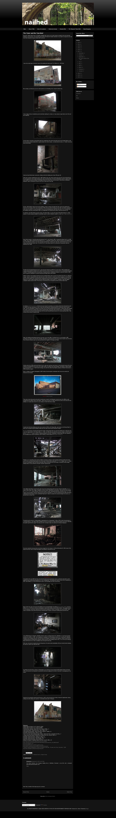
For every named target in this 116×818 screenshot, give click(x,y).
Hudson (29, 491)
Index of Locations (41, 29)
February (81, 69)
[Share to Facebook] (30, 753)
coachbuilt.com (29, 433)
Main (25, 29)
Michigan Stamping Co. (58, 434)
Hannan (32, 367)
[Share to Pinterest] (31, 753)
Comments (80, 86)
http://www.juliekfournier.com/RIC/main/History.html (33, 744)
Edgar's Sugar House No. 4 (66, 213)
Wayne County (44, 754)
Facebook (78, 93)
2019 (79, 47)
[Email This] (26, 753)
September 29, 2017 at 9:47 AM (38, 761)
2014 (79, 77)
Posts (79, 84)
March (80, 67)
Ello (77, 95)
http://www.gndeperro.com (28, 743)
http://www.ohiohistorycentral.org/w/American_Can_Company (35, 741)
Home (47, 792)
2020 (79, 46)
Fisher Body (58, 461)
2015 (79, 75)
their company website (62, 606)
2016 (79, 73)
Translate (45, 805)
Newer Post (26, 792)
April (80, 65)
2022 (79, 42)
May (80, 63)
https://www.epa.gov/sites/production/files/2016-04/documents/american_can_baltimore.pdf (41, 742)
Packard (26, 491)
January (81, 71)
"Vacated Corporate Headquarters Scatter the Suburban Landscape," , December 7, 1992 (44, 747)
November (81, 53)
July (80, 61)
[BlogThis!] (27, 753)
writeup (25, 430)
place (64, 141)
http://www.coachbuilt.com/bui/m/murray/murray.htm (33, 748)
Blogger (87, 808)
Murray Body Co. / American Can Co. (33, 754)
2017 (79, 51)
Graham (67, 491)
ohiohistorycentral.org (32, 306)
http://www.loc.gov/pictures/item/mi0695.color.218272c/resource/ (35, 746)
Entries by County (53, 29)
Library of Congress (49, 396)
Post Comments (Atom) (50, 796)
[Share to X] (29, 753)
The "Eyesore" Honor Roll (75, 29)
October (81, 54)
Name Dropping (87, 29)
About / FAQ (31, 29)
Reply (27, 766)
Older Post (69, 792)
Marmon (68, 488)
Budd (67, 461)
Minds (77, 97)
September (81, 56)
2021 (79, 44)
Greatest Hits (63, 29)
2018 (79, 49)
